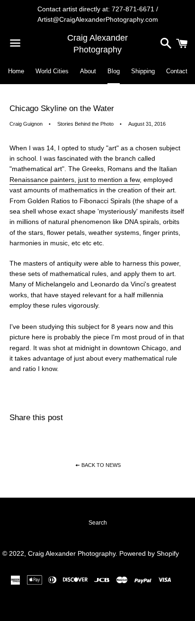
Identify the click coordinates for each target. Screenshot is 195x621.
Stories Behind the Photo (85, 124)
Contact (176, 71)
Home (16, 71)
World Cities (52, 71)
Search (98, 522)
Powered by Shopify (149, 553)
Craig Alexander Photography (97, 43)
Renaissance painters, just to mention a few (74, 179)
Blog (113, 71)
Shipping (143, 71)
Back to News (100, 465)
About (88, 71)
